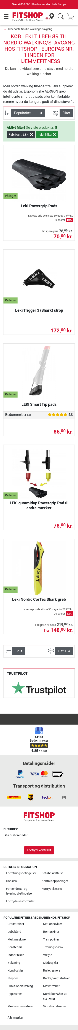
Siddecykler (50, 963)
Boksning (14, 963)
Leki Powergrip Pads (39, 206)
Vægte (47, 955)
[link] (39, 688)
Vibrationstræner (54, 1006)
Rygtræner (15, 994)
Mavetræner (51, 986)
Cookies (11, 881)
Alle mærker (15, 1017)
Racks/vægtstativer (56, 978)
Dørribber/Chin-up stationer (55, 996)
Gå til (16, 835)
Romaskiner (51, 932)
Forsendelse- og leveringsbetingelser (19, 891)
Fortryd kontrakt (39, 850)
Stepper (13, 978)
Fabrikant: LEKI (19, 134)
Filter (66, 113)
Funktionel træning (20, 986)
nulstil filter (45, 134)
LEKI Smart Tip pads (39, 404)
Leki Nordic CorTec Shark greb (39, 599)
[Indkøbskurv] (72, 16)
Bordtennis (15, 947)
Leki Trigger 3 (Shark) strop (39, 310)
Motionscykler (52, 924)
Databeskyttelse (52, 873)
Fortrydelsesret (52, 889)
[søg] (61, 17)
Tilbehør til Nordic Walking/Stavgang (30, 29)
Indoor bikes (16, 955)
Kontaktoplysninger (55, 881)
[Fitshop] (27, 16)
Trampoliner (51, 939)
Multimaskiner (17, 939)
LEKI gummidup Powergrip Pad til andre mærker (39, 505)
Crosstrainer (16, 924)
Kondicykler (15, 970)
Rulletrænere (51, 970)
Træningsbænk (53, 947)
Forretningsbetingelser (21, 873)
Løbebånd (14, 932)
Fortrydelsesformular (20, 901)
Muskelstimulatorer (21, 1006)
